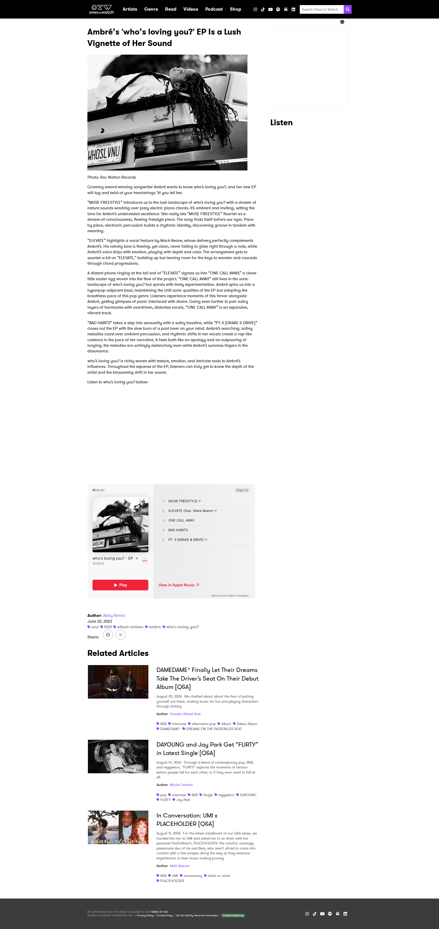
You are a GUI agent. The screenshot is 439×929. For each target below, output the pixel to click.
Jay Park (183, 799)
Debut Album (247, 723)
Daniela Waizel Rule (185, 713)
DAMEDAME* (170, 728)
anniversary (193, 875)
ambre (155, 627)
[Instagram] (255, 9)
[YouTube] (270, 9)
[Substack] (286, 9)
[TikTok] (263, 9)
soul (95, 627)
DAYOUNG (248, 794)
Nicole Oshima (181, 784)
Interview (179, 723)
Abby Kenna (114, 615)
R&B (108, 627)
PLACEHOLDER (172, 880)
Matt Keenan (180, 865)
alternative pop (204, 723)
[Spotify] (278, 9)
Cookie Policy (165, 915)
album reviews (130, 627)
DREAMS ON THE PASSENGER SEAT (214, 728)
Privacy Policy (145, 915)
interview (179, 794)
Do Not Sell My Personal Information (197, 915)
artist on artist (219, 875)
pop (163, 794)
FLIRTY (165, 799)
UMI (175, 875)
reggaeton (226, 794)
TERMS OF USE (159, 912)
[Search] (348, 9)
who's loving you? (182, 627)
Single (208, 794)
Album (226, 723)
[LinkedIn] (293, 9)
